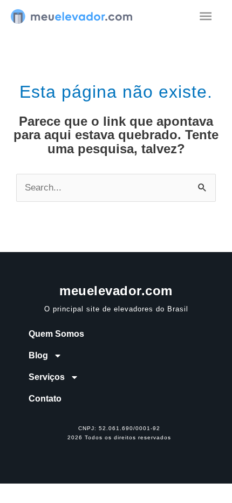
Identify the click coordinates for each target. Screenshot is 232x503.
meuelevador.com (116, 290)
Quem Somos (56, 333)
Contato (45, 398)
